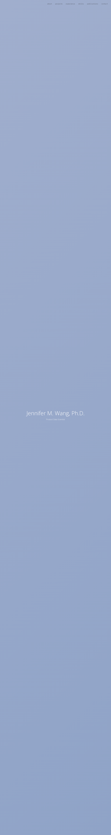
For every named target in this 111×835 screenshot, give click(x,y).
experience (70, 4)
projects (59, 4)
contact (104, 4)
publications (92, 4)
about (49, 4)
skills (81, 4)
